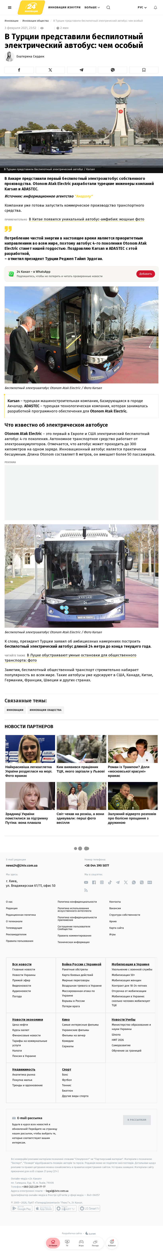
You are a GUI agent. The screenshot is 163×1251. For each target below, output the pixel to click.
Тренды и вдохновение (27, 1085)
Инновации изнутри (64, 7)
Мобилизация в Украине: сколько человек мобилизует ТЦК (131, 1001)
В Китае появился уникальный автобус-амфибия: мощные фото (86, 219)
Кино (66, 1019)
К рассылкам (137, 1119)
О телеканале (14, 921)
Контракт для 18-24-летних (129, 985)
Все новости (21, 964)
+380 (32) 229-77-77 (34, 1186)
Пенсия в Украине (24, 1056)
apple (43, 1208)
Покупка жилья (22, 1080)
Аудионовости (21, 991)
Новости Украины (24, 975)
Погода (17, 996)
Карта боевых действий (77, 975)
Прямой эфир (21, 980)
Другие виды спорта (75, 1096)
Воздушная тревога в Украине (82, 985)
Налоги (17, 1050)
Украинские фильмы (75, 1030)
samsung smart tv (89, 1208)
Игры (112, 934)
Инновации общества (35, 21)
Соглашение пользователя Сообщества (74, 928)
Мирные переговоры (75, 980)
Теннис (66, 1085)
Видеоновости (21, 985)
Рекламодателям (16, 934)
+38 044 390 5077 (96, 866)
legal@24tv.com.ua (57, 1190)
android (21, 1208)
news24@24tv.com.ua (22, 866)
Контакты (115, 902)
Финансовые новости (26, 1035)
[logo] (31, 7)
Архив (113, 921)
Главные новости (23, 969)
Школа (116, 1034)
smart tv (66, 1208)
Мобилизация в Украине (130, 964)
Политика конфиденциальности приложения (77, 918)
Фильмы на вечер (73, 1035)
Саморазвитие (121, 1045)
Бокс (65, 1074)
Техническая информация (73, 942)
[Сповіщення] (155, 7)
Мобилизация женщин (126, 980)
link (85, 882)
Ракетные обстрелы (75, 969)
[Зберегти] (143, 70)
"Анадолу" (83, 196)
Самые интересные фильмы (80, 1024)
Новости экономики (27, 1019)
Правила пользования (19, 941)
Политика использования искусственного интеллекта (74, 909)
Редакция (11, 908)
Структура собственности (124, 915)
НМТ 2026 (118, 1040)
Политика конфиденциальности (77, 902)
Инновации (12, 21)
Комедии (68, 1041)
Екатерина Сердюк (30, 56)
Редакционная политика (21, 915)
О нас (9, 902)
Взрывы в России (73, 1001)
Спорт (66, 1069)
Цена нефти (20, 1024)
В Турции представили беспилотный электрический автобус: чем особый (98, 21)
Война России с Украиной (81, 964)
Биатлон (67, 1090)
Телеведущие (14, 928)
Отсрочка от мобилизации (129, 991)
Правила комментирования (74, 935)
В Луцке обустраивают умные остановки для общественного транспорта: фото (70, 658)
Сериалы (68, 1046)
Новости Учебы (123, 1019)
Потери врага (71, 1006)
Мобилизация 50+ (123, 975)
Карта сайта (116, 928)
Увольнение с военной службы (132, 969)
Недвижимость (23, 1069)
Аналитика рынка (23, 1074)
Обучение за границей (126, 1050)
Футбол (67, 1080)
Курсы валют (20, 1030)
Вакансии (115, 908)
